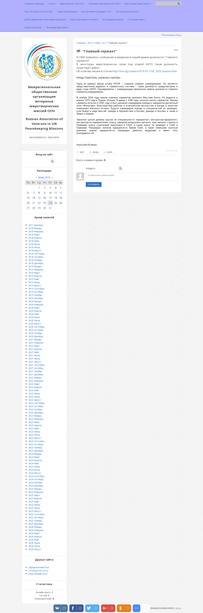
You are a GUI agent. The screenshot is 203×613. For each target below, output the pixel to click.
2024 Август (34, 472)
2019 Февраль (35, 269)
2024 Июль (34, 469)
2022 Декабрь (35, 412)
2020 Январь (35, 301)
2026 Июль (34, 546)
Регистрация (167, 35)
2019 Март (34, 272)
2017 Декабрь (35, 225)
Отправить (94, 184)
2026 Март (34, 533)
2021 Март (34, 345)
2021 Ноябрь (35, 371)
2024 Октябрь (35, 479)
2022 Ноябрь (35, 409)
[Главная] (44, 80)
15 (39, 198)
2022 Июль (34, 396)
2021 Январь (35, 339)
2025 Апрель (35, 498)
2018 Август (34, 250)
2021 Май (33, 352)
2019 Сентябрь (36, 288)
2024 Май (33, 463)
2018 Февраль (35, 231)
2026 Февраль (35, 530)
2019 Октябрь (35, 291)
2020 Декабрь (35, 336)
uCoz (178, 608)
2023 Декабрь (35, 450)
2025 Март (34, 495)
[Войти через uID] (98, 168)
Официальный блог (38, 567)
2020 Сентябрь (36, 326)
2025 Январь (35, 488)
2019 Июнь (34, 282)
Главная (80, 42)
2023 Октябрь (35, 444)
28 (33, 208)
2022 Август (34, 399)
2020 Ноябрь (35, 333)
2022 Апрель (35, 387)
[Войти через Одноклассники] (126, 168)
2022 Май (33, 390)
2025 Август (34, 511)
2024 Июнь (34, 466)
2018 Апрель (35, 237)
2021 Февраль (35, 342)
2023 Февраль (35, 418)
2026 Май (33, 539)
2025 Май (33, 501)
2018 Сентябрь (36, 253)
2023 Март (34, 422)
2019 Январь (35, 266)
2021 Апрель (35, 349)
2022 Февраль (35, 380)
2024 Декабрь (35, 485)
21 (33, 203)
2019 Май (33, 279)
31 (50, 208)
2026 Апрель (35, 536)
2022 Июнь (34, 393)
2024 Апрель (35, 460)
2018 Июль (34, 247)
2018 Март (34, 234)
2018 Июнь (34, 244)
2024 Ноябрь (35, 482)
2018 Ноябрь (35, 260)
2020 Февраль (35, 304)
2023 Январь (35, 415)
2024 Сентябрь (36, 476)
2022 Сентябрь (36, 403)
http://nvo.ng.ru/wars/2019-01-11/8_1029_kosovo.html (144, 71)
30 (44, 208)
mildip (95, 152)
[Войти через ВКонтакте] (104, 168)
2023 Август (34, 437)
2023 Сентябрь (36, 441)
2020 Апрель (35, 310)
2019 (90, 42)
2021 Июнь (34, 355)
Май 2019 (44, 177)
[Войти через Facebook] (109, 168)
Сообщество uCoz (38, 570)
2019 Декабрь (35, 298)
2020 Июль (34, 320)
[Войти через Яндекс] (114, 168)
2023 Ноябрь (35, 447)
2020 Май (33, 314)
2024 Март (34, 457)
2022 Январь (35, 377)
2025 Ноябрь (35, 520)
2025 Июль (34, 507)
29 (39, 208)
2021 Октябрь (35, 368)
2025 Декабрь (35, 523)
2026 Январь (35, 526)
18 (55, 198)
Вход (178, 35)
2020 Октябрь (35, 329)
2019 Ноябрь (35, 294)
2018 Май (33, 240)
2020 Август (34, 323)
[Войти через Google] (120, 168)
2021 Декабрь (35, 374)
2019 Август (34, 285)
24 (103, 42)
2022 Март (34, 383)
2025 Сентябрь (36, 514)
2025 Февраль (35, 492)
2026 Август (34, 549)
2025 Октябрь (35, 517)
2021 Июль (34, 358)
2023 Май (33, 428)
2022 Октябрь (35, 406)
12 (60, 192)
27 (28, 208)
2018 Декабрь (35, 263)
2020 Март (34, 307)
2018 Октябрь (35, 256)
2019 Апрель (35, 275)
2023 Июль (34, 434)
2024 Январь (35, 453)
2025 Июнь (34, 504)
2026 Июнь (34, 542)
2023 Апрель (35, 425)
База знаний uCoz (37, 573)
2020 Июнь (34, 317)
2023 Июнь (34, 431)
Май (97, 42)
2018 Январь (35, 228)
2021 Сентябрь (36, 364)
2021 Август (34, 361)
